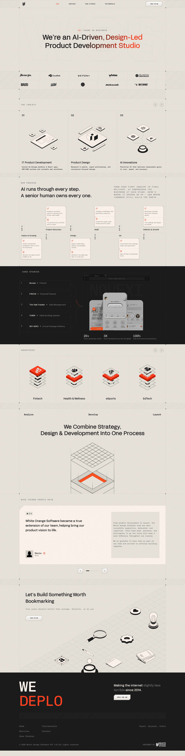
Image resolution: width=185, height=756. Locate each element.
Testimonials (110, 4)
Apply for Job (122, 697)
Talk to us (34, 618)
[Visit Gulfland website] (41, 84)
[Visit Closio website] (133, 75)
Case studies (90, 4)
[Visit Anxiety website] (74, 75)
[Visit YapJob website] (162, 75)
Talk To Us (154, 4)
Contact (46, 731)
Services (72, 4)
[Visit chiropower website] (158, 84)
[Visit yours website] (129, 84)
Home (57, 4)
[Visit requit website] (70, 84)
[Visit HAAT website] (103, 75)
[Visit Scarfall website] (99, 84)
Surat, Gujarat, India (152, 726)
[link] (45, 284)
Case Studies (26, 736)
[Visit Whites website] (45, 75)
